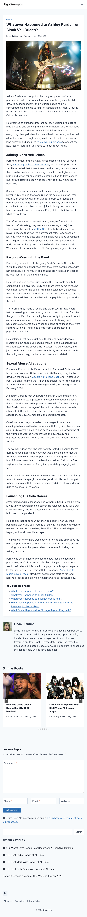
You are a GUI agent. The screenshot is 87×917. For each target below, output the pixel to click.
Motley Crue (40, 229)
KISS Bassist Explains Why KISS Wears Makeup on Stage (64, 708)
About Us (8, 901)
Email (36, 801)
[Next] (80, 700)
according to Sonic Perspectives (31, 164)
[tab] (39, 729)
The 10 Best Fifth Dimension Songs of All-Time (29, 869)
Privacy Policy (33, 901)
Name (8, 801)
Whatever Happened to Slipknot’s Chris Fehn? (36, 598)
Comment (10, 763)
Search (79, 832)
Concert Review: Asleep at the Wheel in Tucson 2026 (32, 876)
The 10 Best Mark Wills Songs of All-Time (26, 862)
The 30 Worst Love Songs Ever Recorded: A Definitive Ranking (38, 848)
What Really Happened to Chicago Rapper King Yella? (41, 610)
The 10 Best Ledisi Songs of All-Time (23, 855)
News (9, 19)
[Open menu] (82, 4)
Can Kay (55, 716)
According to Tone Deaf (45, 376)
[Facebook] (5, 893)
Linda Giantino (15, 36)
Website (65, 801)
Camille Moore (15, 716)
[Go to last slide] (6, 700)
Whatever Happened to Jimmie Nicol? (32, 591)
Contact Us (20, 901)
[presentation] (22, 686)
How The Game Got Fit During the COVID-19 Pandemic (18, 708)
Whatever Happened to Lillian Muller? (32, 595)
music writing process (49, 142)
